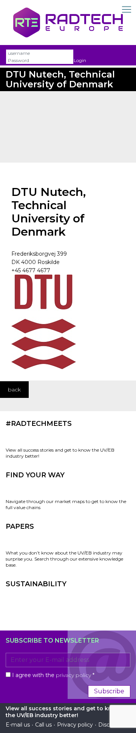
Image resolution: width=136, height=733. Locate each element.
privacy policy (73, 675)
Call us (43, 724)
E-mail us (18, 724)
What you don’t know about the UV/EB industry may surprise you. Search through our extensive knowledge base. (64, 559)
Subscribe (109, 691)
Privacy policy (75, 724)
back (14, 389)
